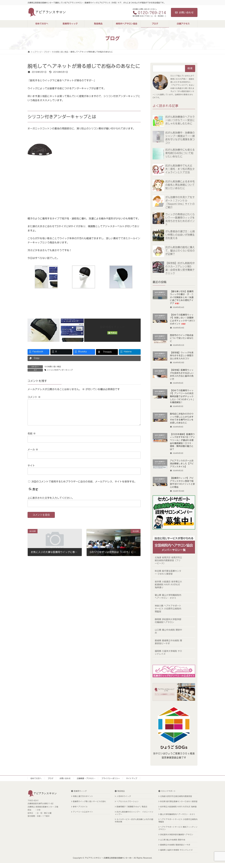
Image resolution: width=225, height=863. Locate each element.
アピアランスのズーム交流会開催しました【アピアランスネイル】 (181, 463)
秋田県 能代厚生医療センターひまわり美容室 (178, 801)
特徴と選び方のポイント (83, 796)
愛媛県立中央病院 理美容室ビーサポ (175, 845)
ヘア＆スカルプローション (127, 801)
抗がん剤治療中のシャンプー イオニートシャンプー (134, 813)
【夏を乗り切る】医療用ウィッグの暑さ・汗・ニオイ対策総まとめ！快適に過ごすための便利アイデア (181, 297)
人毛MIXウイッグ (123, 796)
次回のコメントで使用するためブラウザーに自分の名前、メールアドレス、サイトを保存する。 (84, 481)
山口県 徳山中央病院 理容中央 (168, 631)
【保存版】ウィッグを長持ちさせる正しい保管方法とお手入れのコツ (181, 355)
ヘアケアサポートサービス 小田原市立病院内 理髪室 (177, 820)
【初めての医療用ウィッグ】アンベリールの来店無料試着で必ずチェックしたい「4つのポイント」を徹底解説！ (182, 396)
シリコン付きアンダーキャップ (60, 370)
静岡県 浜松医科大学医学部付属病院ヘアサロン (168, 620)
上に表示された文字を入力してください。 (51, 498)
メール (33, 449)
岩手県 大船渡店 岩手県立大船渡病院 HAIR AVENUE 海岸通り (168, 584)
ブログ (50, 778)
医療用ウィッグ (80, 791)
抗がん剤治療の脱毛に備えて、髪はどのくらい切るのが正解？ (180, 250)
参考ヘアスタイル (80, 806)
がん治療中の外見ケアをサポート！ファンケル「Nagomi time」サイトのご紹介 (180, 202)
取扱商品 (121, 791)
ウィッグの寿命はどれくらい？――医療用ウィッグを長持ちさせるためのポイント (180, 219)
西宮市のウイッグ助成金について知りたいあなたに (181, 338)
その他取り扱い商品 (52, 366)
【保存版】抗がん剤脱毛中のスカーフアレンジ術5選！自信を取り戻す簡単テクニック (180, 268)
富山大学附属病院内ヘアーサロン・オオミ (177, 814)
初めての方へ (35, 778)
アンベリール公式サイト (83, 811)
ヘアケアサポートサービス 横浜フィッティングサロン (177, 828)
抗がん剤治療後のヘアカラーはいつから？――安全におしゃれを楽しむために (180, 120)
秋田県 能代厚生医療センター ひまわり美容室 (168, 572)
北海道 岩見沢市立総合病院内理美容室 (176, 796)
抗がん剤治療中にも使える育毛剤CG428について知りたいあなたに (180, 153)
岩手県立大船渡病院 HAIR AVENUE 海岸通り (177, 807)
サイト (31, 465)
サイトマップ (131, 778)
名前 (32, 433)
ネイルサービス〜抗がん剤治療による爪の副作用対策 (134, 820)
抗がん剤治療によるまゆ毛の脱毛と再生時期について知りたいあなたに (180, 184)
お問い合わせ (186, 12)
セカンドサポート (168, 791)
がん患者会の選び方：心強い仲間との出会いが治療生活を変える (180, 234)
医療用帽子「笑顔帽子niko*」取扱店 (131, 806)
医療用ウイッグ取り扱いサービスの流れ (89, 801)
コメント (34, 397)
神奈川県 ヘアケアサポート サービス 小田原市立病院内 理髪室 (168, 609)
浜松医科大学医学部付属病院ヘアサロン (176, 834)
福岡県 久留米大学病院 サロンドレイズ (168, 652)
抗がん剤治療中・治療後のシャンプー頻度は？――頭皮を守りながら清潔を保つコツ (180, 137)
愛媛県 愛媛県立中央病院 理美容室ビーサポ (168, 641)
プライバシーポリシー (110, 778)
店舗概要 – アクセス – (86, 778)
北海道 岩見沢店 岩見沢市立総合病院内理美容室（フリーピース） (168, 560)
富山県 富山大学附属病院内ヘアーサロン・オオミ (168, 596)
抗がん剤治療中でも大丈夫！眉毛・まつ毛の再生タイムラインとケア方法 (180, 168)
